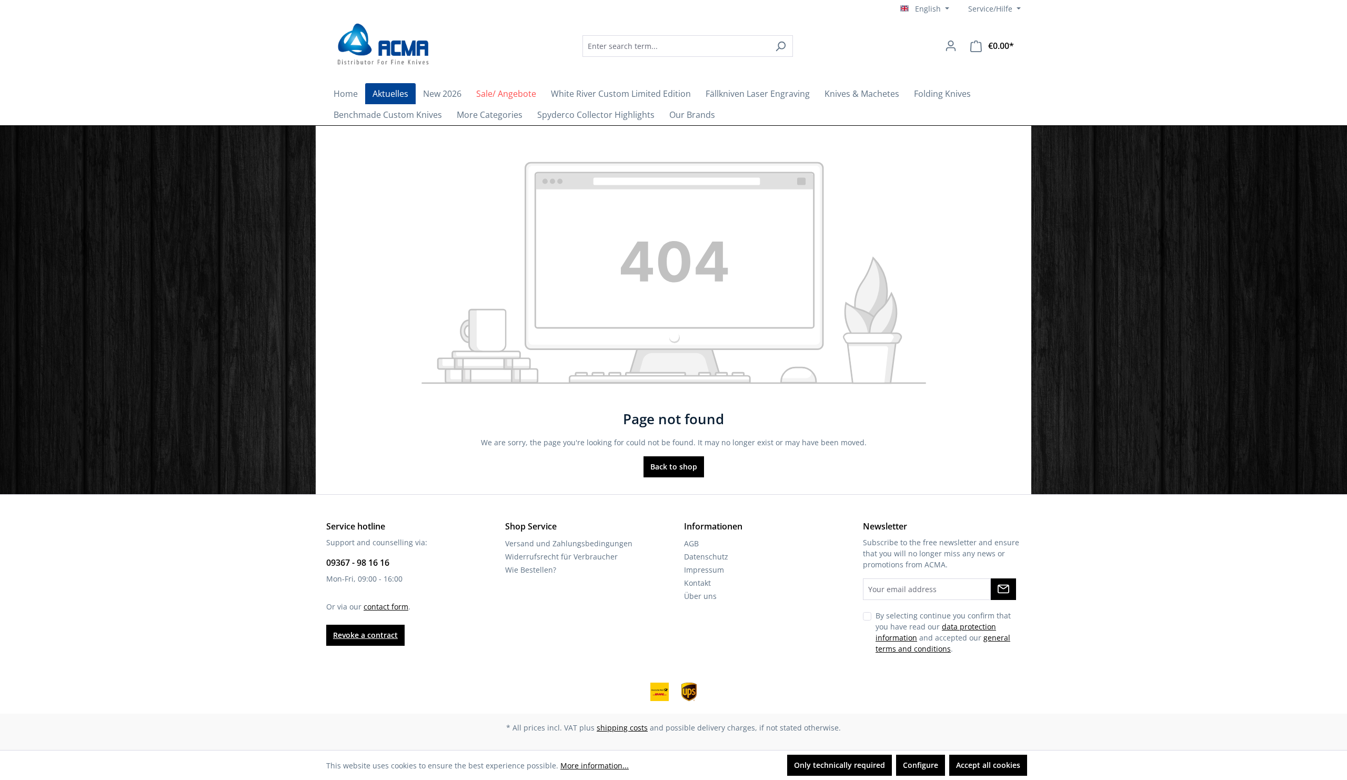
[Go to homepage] (381, 44)
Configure (920, 765)
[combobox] (675, 46)
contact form (386, 607)
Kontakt (697, 583)
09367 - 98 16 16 (357, 562)
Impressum (704, 570)
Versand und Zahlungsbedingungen (568, 543)
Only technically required (839, 765)
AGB (691, 543)
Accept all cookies (988, 765)
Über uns (700, 596)
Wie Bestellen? (530, 570)
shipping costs (622, 728)
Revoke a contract (365, 635)
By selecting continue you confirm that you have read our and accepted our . (943, 632)
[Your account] (950, 45)
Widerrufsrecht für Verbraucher (561, 557)
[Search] (780, 46)
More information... (594, 766)
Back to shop (673, 467)
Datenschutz (706, 557)
